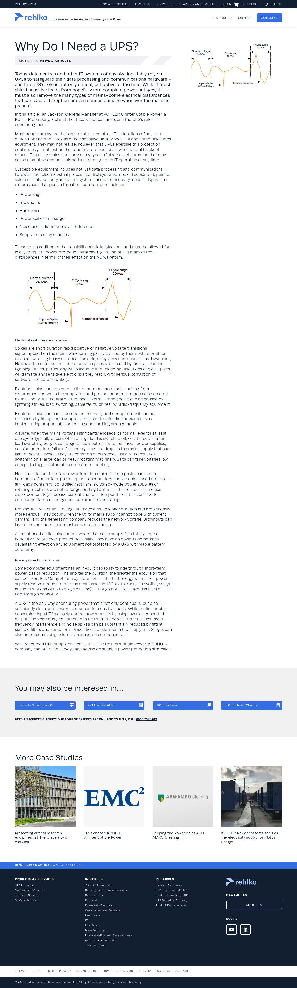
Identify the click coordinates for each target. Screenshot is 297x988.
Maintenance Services (30, 890)
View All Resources (169, 885)
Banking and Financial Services (106, 890)
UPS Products (222, 18)
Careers (163, 971)
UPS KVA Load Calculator (173, 890)
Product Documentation (172, 905)
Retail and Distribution (100, 940)
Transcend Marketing (128, 982)
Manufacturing (95, 930)
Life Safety (92, 925)
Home (19, 865)
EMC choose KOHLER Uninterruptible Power (103, 835)
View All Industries (98, 885)
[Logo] (31, 17)
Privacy (65, 971)
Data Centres (94, 895)
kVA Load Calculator (101, 705)
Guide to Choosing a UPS (36, 705)
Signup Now (254, 904)
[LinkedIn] (245, 930)
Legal (37, 971)
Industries (165, 4)
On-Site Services (26, 900)
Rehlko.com (25, 4)
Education (92, 900)
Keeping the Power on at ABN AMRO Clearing (178, 835)
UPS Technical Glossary (242, 705)
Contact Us (269, 18)
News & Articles (55, 61)
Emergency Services (98, 905)
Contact (182, 971)
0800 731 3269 (146, 719)
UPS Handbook (167, 705)
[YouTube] (231, 930)
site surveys (63, 649)
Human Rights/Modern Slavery (127, 971)
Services (244, 18)
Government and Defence (102, 910)
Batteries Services (27, 895)
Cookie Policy (87, 971)
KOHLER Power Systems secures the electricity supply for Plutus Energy (249, 837)
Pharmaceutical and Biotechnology (108, 935)
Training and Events (197, 4)
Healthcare (92, 915)
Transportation (95, 945)
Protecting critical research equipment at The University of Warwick (42, 837)
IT (86, 920)
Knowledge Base (116, 4)
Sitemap (21, 971)
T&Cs (50, 971)
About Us (143, 4)
